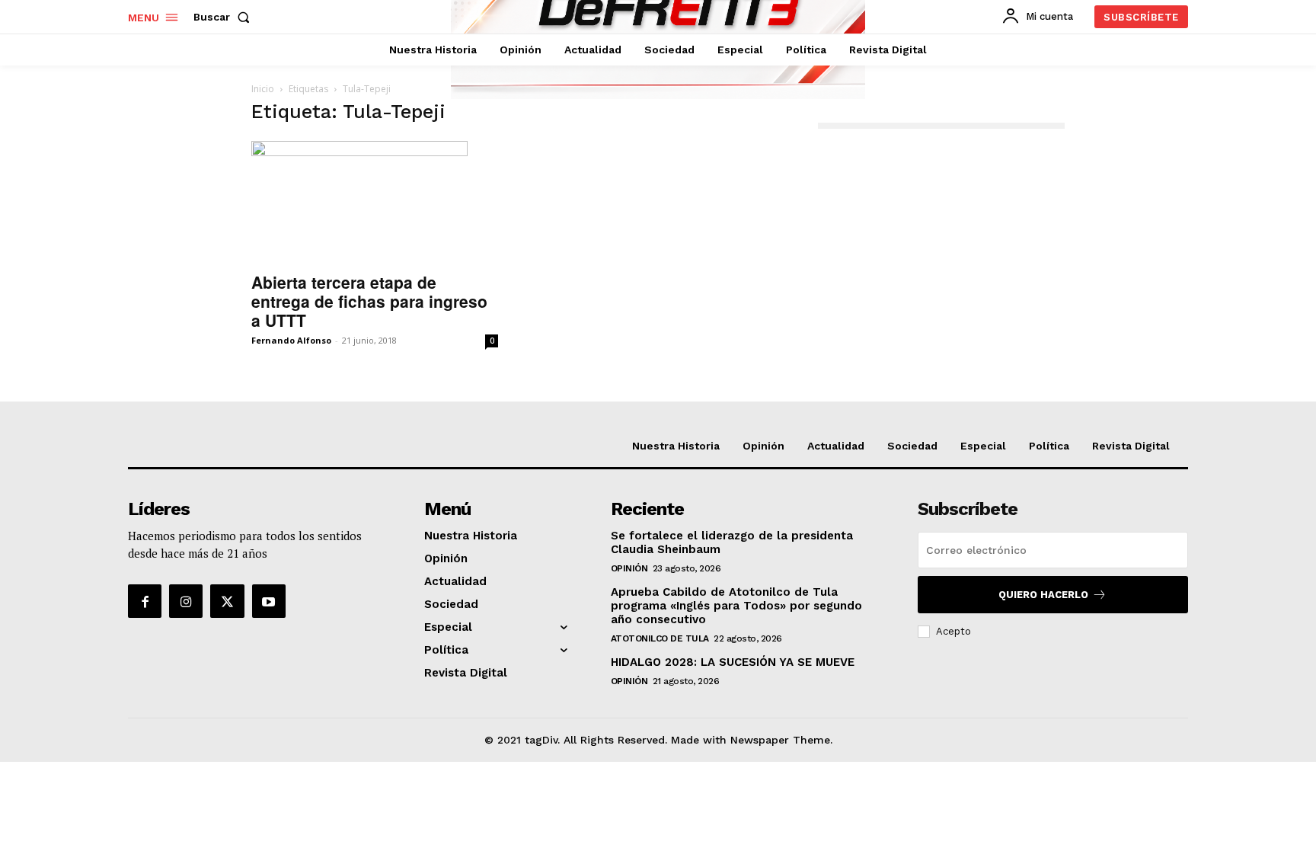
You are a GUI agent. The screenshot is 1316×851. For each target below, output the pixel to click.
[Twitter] (227, 601)
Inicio (262, 88)
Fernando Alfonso (291, 340)
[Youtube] (269, 601)
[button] (224, 17)
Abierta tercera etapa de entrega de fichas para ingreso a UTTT (369, 300)
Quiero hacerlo (1043, 594)
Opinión (629, 568)
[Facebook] (144, 601)
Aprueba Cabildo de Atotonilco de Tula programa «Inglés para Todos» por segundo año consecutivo (736, 605)
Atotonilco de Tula (660, 638)
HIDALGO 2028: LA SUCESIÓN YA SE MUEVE (732, 662)
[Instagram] (186, 601)
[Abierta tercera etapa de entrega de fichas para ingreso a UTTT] (374, 202)
